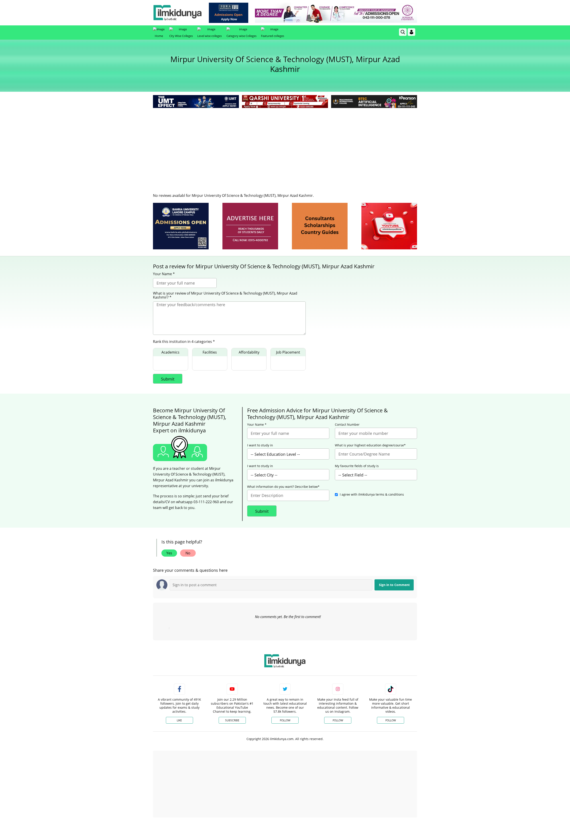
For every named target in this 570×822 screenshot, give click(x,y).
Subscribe (232, 720)
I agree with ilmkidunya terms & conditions (372, 494)
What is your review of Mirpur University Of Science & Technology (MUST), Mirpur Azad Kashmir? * (225, 295)
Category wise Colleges (241, 36)
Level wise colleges (209, 36)
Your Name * (164, 274)
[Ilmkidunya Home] (177, 12)
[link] (228, 13)
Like (179, 720)
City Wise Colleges (181, 36)
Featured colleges (272, 36)
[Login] (411, 32)
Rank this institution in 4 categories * (184, 342)
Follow (285, 720)
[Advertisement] (285, 142)
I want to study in (260, 445)
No (187, 553)
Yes (169, 553)
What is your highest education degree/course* (370, 445)
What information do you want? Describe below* (283, 487)
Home (159, 36)
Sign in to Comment (394, 585)
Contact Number (347, 425)
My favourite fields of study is (357, 466)
